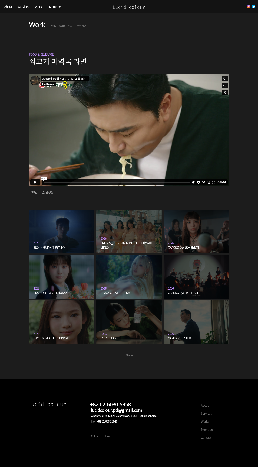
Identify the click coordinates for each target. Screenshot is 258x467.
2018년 (33, 192)
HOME (53, 25)
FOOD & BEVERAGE (41, 54)
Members (207, 429)
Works (62, 25)
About (205, 405)
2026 (36, 243)
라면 (41, 192)
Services (206, 413)
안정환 (49, 192)
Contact (206, 437)
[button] (129, 355)
